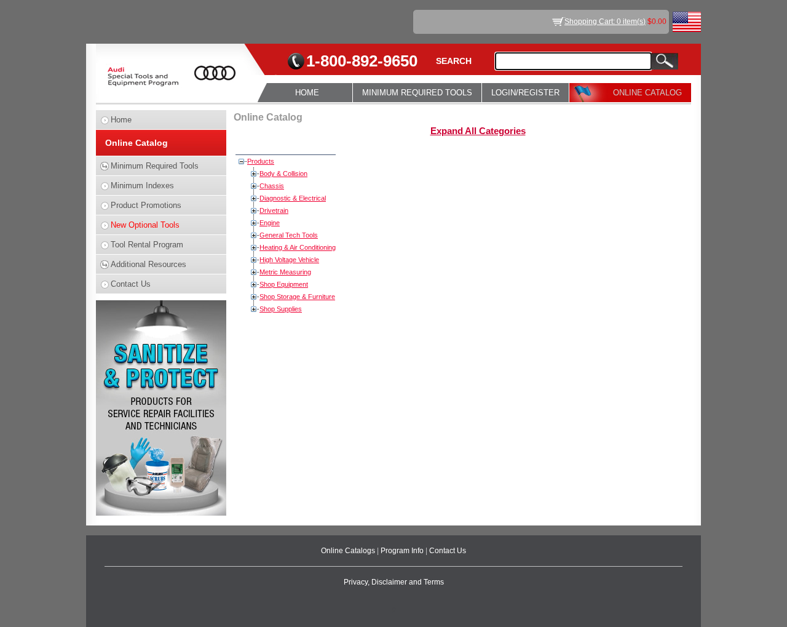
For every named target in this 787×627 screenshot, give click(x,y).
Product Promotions (146, 205)
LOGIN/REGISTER (525, 92)
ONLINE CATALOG (647, 92)
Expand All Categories (478, 131)
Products (260, 161)
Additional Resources (148, 264)
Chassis (271, 186)
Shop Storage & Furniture (297, 296)
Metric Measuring (285, 272)
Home (121, 119)
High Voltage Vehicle (289, 259)
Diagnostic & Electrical (292, 198)
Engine (269, 222)
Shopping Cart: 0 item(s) (605, 21)
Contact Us (131, 284)
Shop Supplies (280, 309)
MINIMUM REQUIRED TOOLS (417, 92)
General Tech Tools (288, 235)
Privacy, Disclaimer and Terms (394, 582)
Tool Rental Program (147, 244)
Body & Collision (283, 173)
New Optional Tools (145, 225)
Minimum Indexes (142, 185)
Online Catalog (136, 143)
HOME (307, 92)
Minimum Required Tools (155, 165)
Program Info (403, 550)
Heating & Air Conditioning (297, 247)
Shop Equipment (283, 284)
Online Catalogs (349, 550)
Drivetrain (273, 210)
